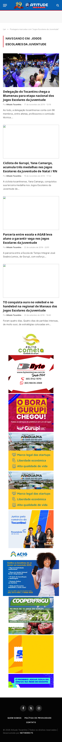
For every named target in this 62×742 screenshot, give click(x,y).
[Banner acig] (31, 595)
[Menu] (5, 5)
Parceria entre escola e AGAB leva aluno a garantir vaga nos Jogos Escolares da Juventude (27, 238)
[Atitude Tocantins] (31, 5)
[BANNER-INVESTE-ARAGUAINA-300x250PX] (31, 469)
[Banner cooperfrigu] (31, 633)
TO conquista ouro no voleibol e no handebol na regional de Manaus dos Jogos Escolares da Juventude (30, 306)
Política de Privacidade (38, 718)
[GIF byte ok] (31, 392)
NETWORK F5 (26, 733)
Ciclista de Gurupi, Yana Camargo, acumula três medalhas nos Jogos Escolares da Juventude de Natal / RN (30, 167)
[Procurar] (57, 5)
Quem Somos (14, 718)
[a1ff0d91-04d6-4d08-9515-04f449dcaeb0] (31, 547)
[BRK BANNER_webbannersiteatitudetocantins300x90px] (31, 686)
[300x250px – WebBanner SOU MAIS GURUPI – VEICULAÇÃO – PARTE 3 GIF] (31, 431)
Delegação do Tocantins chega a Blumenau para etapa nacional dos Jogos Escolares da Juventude (28, 96)
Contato (31, 722)
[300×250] (31, 672)
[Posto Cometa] (31, 353)
